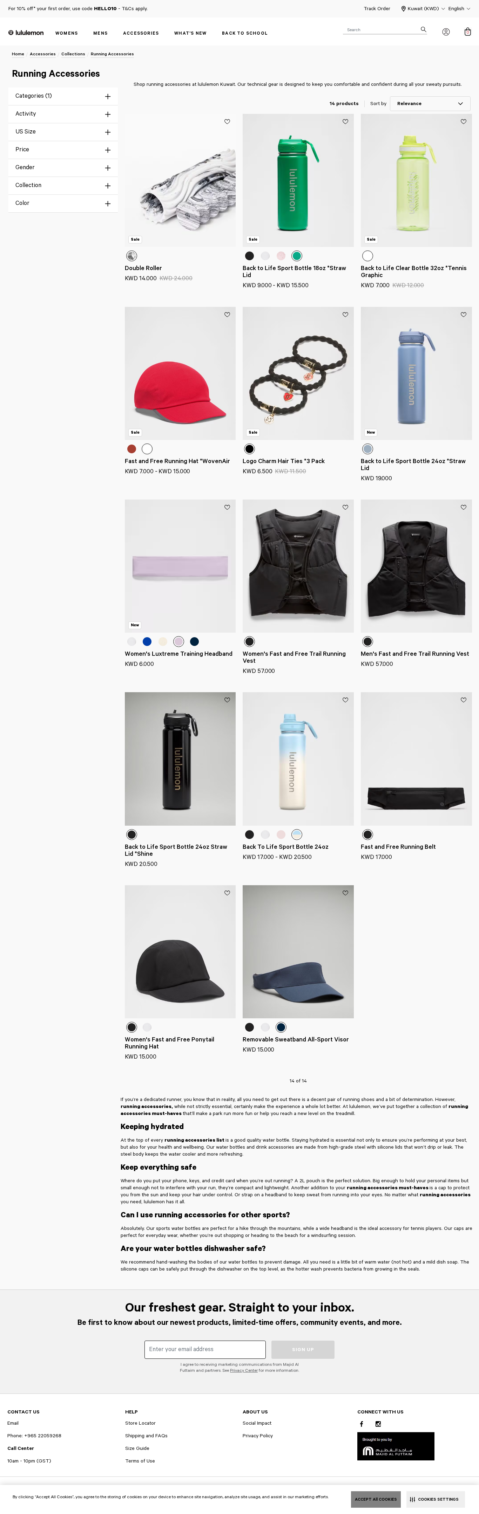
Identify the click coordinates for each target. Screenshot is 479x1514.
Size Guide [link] (137, 1448)
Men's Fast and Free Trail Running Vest (415, 654)
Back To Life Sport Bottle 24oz (286, 847)
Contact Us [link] (23, 1412)
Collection (28, 185)
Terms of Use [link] (140, 1461)
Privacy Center (244, 1370)
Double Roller (143, 268)
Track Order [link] (377, 9)
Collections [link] (73, 54)
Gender (25, 167)
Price (22, 149)
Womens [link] (66, 33)
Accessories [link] (141, 33)
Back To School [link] (245, 33)
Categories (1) (33, 96)
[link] (395, 1446)
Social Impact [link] (257, 1423)
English (456, 9)
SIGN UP (303, 1350)
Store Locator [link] (140, 1423)
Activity (25, 114)
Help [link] (131, 1412)
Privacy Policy (258, 1436)
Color (22, 203)
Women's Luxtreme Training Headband (178, 654)
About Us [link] (255, 1412)
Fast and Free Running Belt (398, 847)
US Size (25, 132)
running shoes (359, 1099)
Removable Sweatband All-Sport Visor (296, 1039)
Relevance (409, 103)
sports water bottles (178, 1228)
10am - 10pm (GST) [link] (29, 1461)
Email (13, 1423)
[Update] (227, 121)
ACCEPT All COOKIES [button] (376, 1499)
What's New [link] (190, 33)
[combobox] (385, 29)
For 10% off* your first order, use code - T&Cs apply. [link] (78, 9)
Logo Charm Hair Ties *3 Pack (284, 461)
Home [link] (18, 54)
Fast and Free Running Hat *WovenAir (177, 461)
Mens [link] (100, 33)
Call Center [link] (20, 1448)
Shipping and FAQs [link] (146, 1436)
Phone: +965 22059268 (34, 1436)
